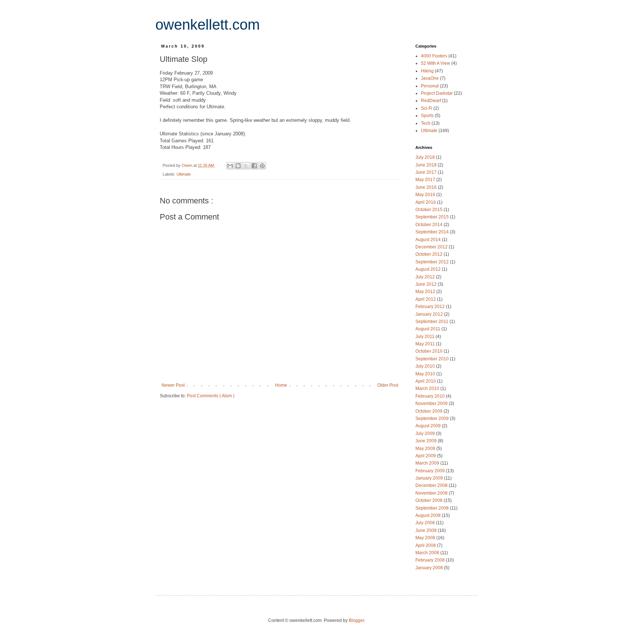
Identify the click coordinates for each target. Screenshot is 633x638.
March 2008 (427, 552)
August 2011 (428, 328)
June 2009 (426, 440)
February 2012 (430, 306)
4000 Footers (434, 56)
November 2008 (432, 493)
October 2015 (429, 209)
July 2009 (425, 433)
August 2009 (428, 425)
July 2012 (425, 276)
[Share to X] (246, 165)
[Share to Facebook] (254, 165)
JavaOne (430, 78)
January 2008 (429, 567)
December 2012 (432, 246)
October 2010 (429, 351)
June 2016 (426, 187)
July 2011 (425, 336)
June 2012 (426, 284)
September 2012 (432, 261)
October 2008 (429, 500)
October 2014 (429, 224)
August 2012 (428, 269)
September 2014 (432, 231)
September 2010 (432, 358)
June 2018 (426, 165)
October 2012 (429, 254)
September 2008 (432, 508)
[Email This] (230, 165)
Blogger (356, 620)
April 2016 (426, 202)
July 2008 (425, 522)
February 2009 (430, 470)
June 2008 (426, 530)
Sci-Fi (427, 108)
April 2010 (426, 381)
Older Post (387, 385)
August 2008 (428, 515)
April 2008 (426, 545)
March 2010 (427, 388)
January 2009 (429, 478)
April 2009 (426, 455)
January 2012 (429, 314)
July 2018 (425, 157)
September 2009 (432, 418)
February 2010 (430, 396)
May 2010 (425, 373)
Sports (428, 115)
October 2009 (429, 411)
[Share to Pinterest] (262, 165)
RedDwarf (431, 100)
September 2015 (432, 216)
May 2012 (425, 291)
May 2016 (425, 194)
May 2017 (425, 179)
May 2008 (425, 537)
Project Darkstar (437, 93)
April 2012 (426, 299)
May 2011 (425, 343)
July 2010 (425, 366)
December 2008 (432, 485)
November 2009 (432, 403)
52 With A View (436, 63)
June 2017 (426, 172)
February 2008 (430, 560)
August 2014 (428, 239)
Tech (426, 123)
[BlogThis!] (238, 165)
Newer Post (173, 385)
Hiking (428, 71)
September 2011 (432, 321)
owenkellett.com (207, 24)
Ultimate (184, 174)
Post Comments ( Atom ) (210, 395)
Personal (430, 86)
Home (281, 385)
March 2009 (427, 463)
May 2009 (425, 448)
